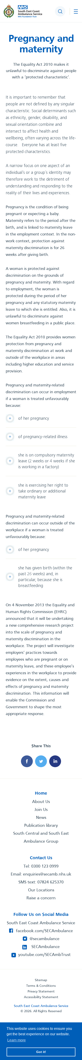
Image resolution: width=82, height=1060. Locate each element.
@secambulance (44, 939)
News (41, 818)
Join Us (41, 810)
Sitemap (41, 980)
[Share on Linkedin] (55, 761)
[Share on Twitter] (41, 761)
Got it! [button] (41, 1052)
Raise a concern (41, 898)
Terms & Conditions (41, 985)
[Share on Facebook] (27, 761)
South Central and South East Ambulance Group (41, 838)
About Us (41, 802)
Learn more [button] (16, 1040)
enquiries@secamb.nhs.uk (47, 874)
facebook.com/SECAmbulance (44, 931)
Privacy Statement (41, 991)
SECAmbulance (45, 947)
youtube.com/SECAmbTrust (44, 955)
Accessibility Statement (41, 997)
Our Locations (41, 890)
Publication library (41, 826)
